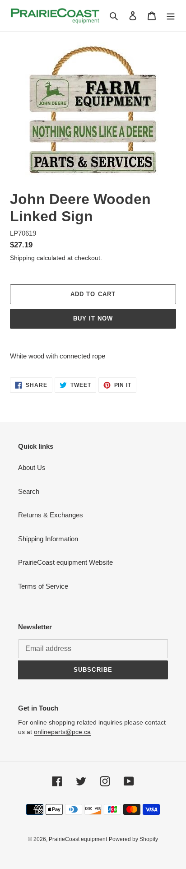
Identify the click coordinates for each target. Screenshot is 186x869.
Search (28, 491)
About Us (32, 467)
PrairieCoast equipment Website (65, 562)
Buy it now (93, 318)
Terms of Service (43, 586)
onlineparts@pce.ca (62, 731)
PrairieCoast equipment (78, 839)
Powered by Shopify (133, 839)
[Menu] (170, 15)
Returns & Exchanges (50, 515)
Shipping (22, 257)
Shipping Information (48, 539)
